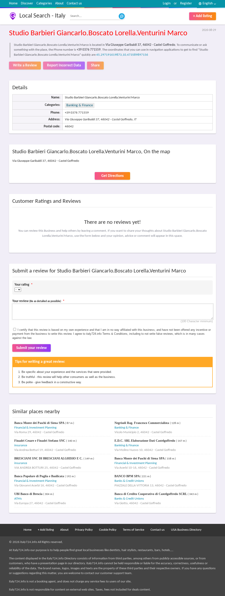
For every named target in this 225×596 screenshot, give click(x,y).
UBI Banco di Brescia (28, 494)
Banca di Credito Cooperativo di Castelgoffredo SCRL (151, 494)
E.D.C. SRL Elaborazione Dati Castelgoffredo (145, 440)
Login (167, 3)
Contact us (74, 3)
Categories (44, 3)
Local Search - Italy (42, 16)
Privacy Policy (84, 530)
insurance (20, 445)
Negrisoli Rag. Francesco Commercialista (142, 423)
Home (13, 3)
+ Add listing (202, 16)
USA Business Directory (186, 530)
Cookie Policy (107, 530)
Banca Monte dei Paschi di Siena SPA (39, 423)
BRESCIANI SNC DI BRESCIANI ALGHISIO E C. (48, 458)
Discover (27, 3)
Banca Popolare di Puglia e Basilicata (39, 476)
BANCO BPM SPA (127, 476)
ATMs (18, 498)
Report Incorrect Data (64, 65)
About (59, 3)
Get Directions (112, 176)
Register (186, 3)
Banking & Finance (79, 105)
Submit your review (31, 348)
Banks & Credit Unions (129, 481)
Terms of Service (133, 530)
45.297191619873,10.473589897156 (122, 55)
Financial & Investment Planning (35, 427)
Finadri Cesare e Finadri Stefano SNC (40, 440)
